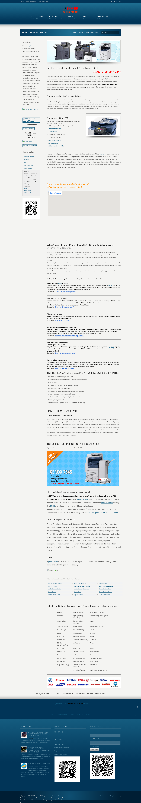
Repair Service (28, 168)
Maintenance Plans (54, 140)
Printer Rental (52, 586)
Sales (107, 796)
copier (102, 154)
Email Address (94, 739)
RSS (111, 2)
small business (107, 503)
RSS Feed (44, 802)
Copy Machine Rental (105, 592)
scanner (115, 512)
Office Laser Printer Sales (56, 146)
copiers (111, 347)
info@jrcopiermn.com (62, 747)
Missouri (81, 32)
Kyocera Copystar (29, 156)
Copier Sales (77, 592)
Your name (93, 732)
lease (60, 283)
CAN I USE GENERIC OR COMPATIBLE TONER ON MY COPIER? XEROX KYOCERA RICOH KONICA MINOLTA (38, 750)
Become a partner (61, 754)
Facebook (63, 732)
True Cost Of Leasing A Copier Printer (39, 763)
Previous (54, 796)
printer (108, 512)
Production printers (55, 129)
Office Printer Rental (54, 589)
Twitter (59, 732)
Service (22, 1)
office (79, 499)
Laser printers (53, 131)
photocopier (100, 512)
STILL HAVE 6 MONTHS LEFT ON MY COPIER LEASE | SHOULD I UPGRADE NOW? (38, 734)
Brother (26, 159)
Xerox (26, 162)
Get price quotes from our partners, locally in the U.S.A (70, 714)
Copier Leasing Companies (82, 586)
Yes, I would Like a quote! (71, 704)
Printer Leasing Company (81, 589)
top (120, 796)
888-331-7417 (60, 744)
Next (59, 796)
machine (84, 499)
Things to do (27, 190)
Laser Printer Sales (104, 595)
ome (47, 1)
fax (93, 512)
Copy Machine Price (54, 595)
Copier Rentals (78, 595)
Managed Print (28, 165)
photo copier (33, 46)
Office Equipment (30, 1)
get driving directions (62, 751)
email (89, 512)
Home (74, 32)
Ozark (87, 32)
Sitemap (50, 802)
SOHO (52, 506)
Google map (27, 192)
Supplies (112, 796)
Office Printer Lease (80, 583)
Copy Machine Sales (105, 589)
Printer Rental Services (55, 583)
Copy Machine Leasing (106, 586)
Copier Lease (103, 583)
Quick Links (41, 1)
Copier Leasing (53, 143)
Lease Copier (52, 592)
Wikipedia (26, 188)
